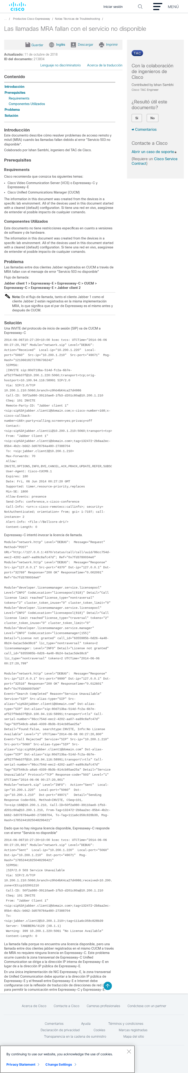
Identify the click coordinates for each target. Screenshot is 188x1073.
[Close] (129, 1051)
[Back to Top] (108, 986)
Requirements (19, 98)
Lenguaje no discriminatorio (60, 65)
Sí (136, 118)
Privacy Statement (20, 1064)
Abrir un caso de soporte (153, 152)
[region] (67, 1059)
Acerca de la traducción (104, 65)
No (152, 118)
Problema (12, 109)
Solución (11, 115)
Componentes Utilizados (27, 104)
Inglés (60, 44)
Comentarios (146, 129)
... (5, 18)
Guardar (37, 45)
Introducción (14, 86)
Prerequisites (15, 92)
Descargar (85, 44)
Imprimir (112, 44)
